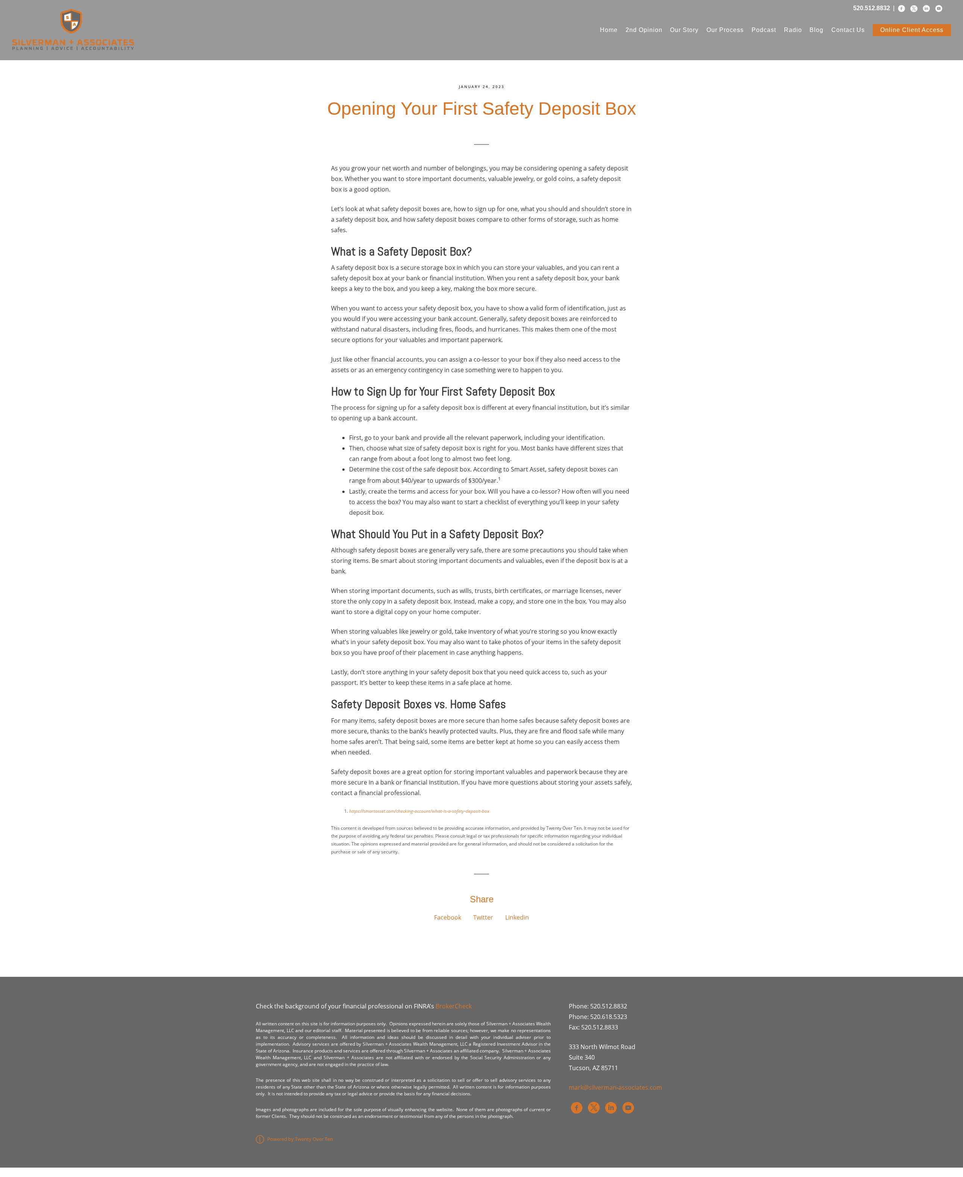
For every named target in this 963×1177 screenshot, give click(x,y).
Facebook (447, 917)
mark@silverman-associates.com (615, 1087)
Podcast (764, 30)
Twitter (483, 917)
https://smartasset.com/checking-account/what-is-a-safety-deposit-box (419, 811)
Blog (816, 30)
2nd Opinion (644, 30)
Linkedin (517, 917)
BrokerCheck (454, 1006)
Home (609, 30)
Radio (793, 30)
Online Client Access (911, 30)
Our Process (725, 30)
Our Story (684, 30)
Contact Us (848, 30)
